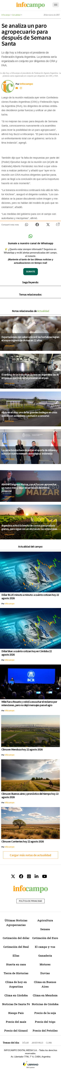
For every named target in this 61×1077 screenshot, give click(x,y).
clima (49, 1042)
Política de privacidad (30, 901)
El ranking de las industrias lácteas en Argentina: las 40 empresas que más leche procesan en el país (30, 376)
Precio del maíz (16, 1021)
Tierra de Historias (16, 973)
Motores (45, 964)
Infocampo (5, 14)
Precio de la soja (45, 1013)
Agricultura (45, 920)
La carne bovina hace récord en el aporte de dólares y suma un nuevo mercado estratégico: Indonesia (29, 451)
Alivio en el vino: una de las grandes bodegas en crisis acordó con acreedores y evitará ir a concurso (29, 413)
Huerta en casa (16, 964)
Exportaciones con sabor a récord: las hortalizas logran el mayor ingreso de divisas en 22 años (30, 338)
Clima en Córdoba (16, 995)
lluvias (45, 973)
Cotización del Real (16, 946)
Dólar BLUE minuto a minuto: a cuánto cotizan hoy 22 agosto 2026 (30, 596)
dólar (25, 1042)
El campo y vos (45, 946)
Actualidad (16, 14)
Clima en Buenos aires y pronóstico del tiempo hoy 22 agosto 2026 (29, 795)
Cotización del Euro (45, 938)
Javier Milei (37, 1042)
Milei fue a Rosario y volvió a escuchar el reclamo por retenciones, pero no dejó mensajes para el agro (29, 703)
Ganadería (45, 955)
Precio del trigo (45, 1021)
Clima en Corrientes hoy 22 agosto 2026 (22, 841)
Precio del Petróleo (45, 1030)
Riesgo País (16, 1013)
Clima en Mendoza (45, 995)
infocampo (9, 345)
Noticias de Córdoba (45, 1004)
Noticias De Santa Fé (16, 1004)
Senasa (45, 929)
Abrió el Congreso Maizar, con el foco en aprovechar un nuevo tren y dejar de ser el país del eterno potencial (28, 487)
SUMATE (30, 271)
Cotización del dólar (16, 938)
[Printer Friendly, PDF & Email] (58, 225)
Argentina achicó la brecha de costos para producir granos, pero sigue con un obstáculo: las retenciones (29, 527)
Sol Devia (9, 421)
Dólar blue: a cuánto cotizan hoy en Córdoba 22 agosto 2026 (26, 652)
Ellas (16, 955)
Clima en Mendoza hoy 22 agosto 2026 (22, 749)
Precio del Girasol (16, 1030)
